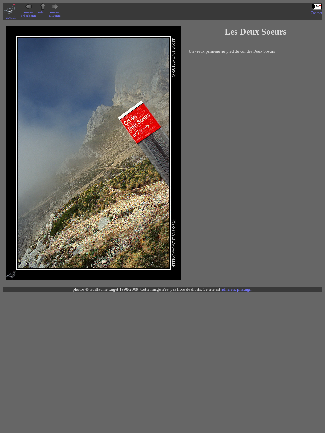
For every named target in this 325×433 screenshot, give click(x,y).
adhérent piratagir (236, 289)
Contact (316, 13)
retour (42, 12)
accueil (11, 17)
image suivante (55, 13)
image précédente (28, 13)
